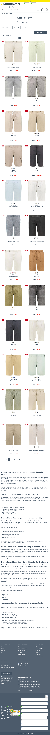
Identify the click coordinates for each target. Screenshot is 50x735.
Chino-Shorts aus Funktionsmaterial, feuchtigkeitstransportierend (36, 242)
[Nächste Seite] (30, 38)
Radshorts (37, 171)
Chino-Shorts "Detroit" (36, 415)
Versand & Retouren (22, 650)
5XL (15, 27)
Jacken (5, 512)
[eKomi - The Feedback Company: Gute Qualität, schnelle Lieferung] (15, 712)
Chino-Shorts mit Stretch (13, 206)
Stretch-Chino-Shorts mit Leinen (36, 206)
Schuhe (5, 510)
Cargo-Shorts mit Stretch (13, 450)
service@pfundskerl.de (8, 667)
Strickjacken (35, 541)
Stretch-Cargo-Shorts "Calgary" (13, 67)
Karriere (3, 650)
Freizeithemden (7, 509)
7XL (22, 27)
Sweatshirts (27, 541)
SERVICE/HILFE (22, 644)
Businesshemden (7, 594)
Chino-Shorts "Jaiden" (13, 136)
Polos (9, 507)
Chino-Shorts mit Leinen (13, 311)
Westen (9, 512)
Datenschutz (37, 650)
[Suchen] (31, 9)
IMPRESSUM (30, 733)
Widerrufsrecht (38, 654)
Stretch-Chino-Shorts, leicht (36, 345)
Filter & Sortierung (41, 32)
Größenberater (21, 654)
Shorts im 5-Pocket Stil (13, 345)
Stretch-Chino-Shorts (13, 276)
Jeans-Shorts (36, 136)
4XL (11, 27)
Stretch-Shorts (13, 380)
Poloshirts (5, 595)
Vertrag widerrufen (6, 673)
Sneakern (5, 599)
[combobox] (18, 9)
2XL (3, 27)
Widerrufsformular (39, 656)
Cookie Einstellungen (40, 648)
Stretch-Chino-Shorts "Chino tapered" (36, 450)
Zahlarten (20, 652)
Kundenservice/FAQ (22, 648)
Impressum (37, 652)
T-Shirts (5, 507)
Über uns (3, 646)
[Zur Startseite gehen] (25, 5)
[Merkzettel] (42, 9)
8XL (26, 27)
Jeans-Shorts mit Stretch (13, 102)
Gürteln (5, 597)
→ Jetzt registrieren (30, 1)
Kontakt (19, 646)
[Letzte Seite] (33, 38)
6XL (18, 27)
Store (2, 648)
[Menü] (2, 9)
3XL (7, 27)
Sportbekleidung (10, 542)
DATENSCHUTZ (23, 733)
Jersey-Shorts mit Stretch (13, 241)
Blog (2, 652)
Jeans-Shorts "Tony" (37, 102)
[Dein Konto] (38, 9)
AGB (36, 646)
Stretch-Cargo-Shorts (13, 171)
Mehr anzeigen (25, 22)
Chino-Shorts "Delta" (36, 67)
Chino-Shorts (36, 276)
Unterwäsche (6, 513)
